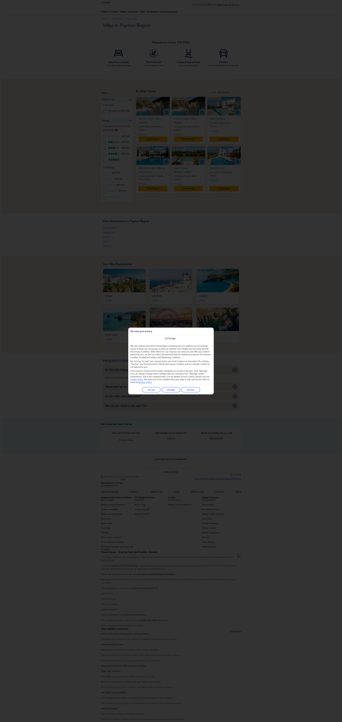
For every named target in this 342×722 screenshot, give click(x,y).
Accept (151, 390)
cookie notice (136, 379)
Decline (191, 390)
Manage (171, 390)
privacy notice (145, 382)
